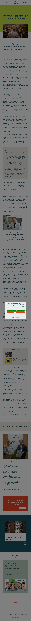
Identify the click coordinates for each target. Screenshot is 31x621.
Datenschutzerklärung (17, 317)
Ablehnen (15, 312)
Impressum (13, 317)
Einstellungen (15, 314)
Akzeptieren (16, 310)
